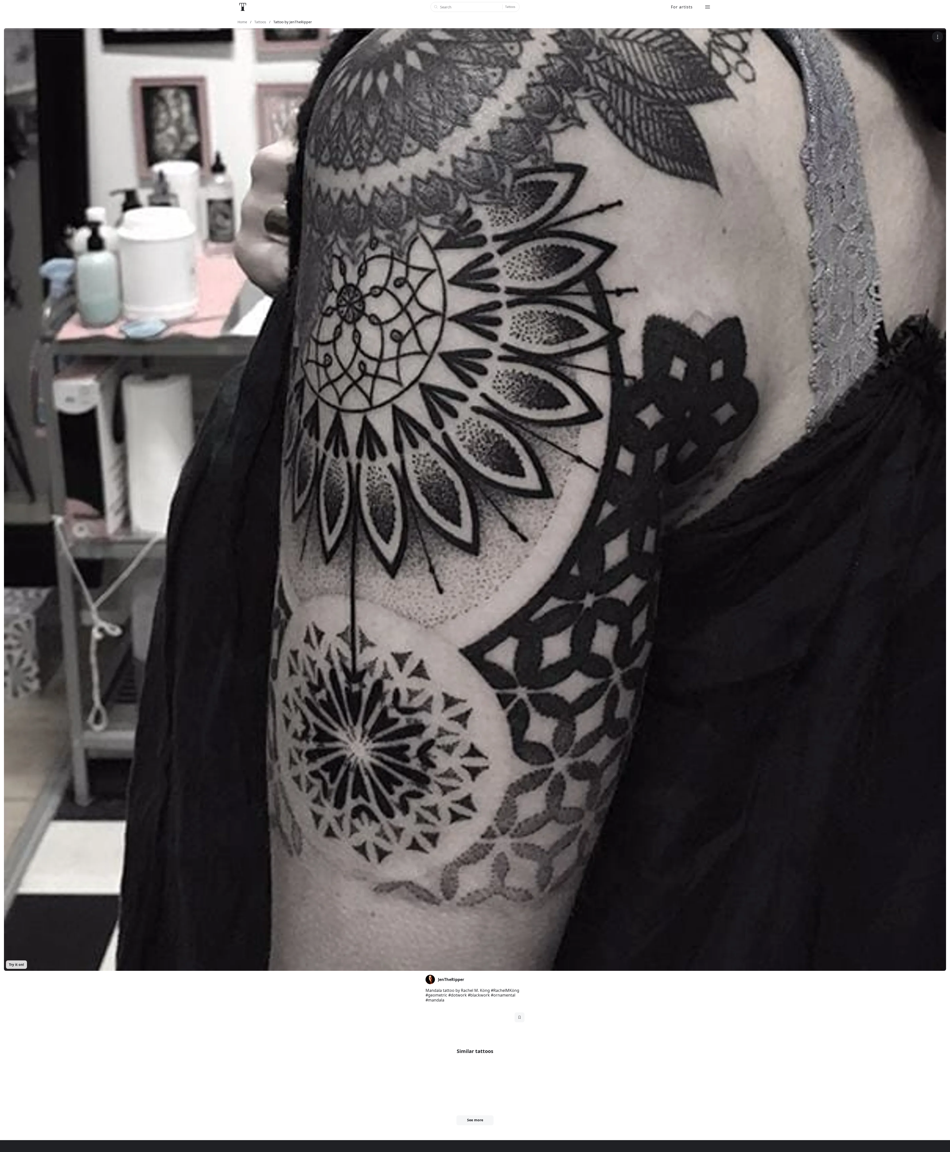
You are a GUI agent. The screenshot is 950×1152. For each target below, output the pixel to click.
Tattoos (510, 7)
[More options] (937, 36)
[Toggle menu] (707, 7)
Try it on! (16, 964)
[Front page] (243, 7)
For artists (682, 7)
